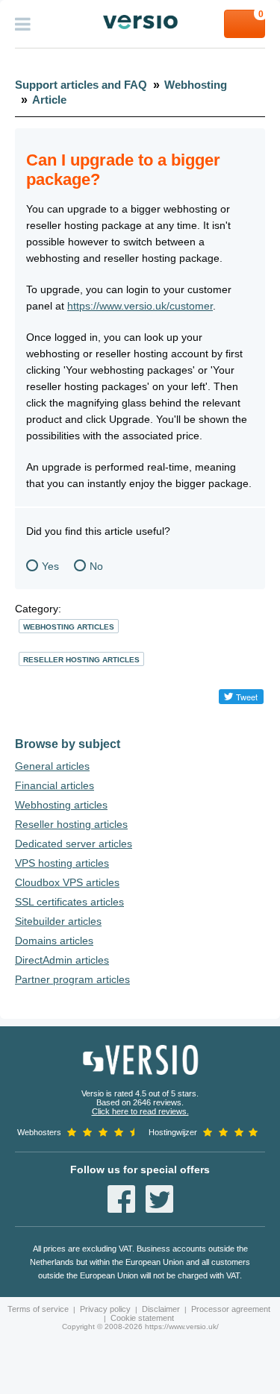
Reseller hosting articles (81, 660)
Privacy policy (105, 1308)
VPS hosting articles (62, 863)
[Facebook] (121, 1199)
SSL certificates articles (69, 902)
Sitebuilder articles (58, 921)
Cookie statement (142, 1317)
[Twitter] (159, 1199)
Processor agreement (230, 1308)
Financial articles (54, 785)
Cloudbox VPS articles (67, 882)
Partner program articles (72, 979)
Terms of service (38, 1308)
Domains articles (54, 940)
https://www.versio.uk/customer (140, 306)
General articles (52, 766)
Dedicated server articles (73, 844)
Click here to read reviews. (140, 1111)
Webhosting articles (68, 627)
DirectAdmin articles (62, 960)
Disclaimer (161, 1308)
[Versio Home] (140, 22)
